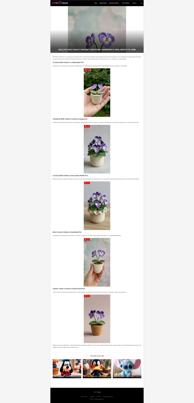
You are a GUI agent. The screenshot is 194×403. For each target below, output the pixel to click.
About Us (92, 396)
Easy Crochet (125, 3)
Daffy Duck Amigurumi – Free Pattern (95, 376)
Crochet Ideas (103, 3)
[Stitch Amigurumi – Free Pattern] (127, 368)
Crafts (134, 3)
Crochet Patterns (114, 3)
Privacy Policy (84, 396)
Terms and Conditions (108, 396)
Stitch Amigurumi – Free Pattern (123, 376)
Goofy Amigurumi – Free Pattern (63, 376)
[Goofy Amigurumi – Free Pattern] (67, 368)
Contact (98, 396)
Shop (95, 3)
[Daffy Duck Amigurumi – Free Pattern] (97, 368)
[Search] (141, 3)
